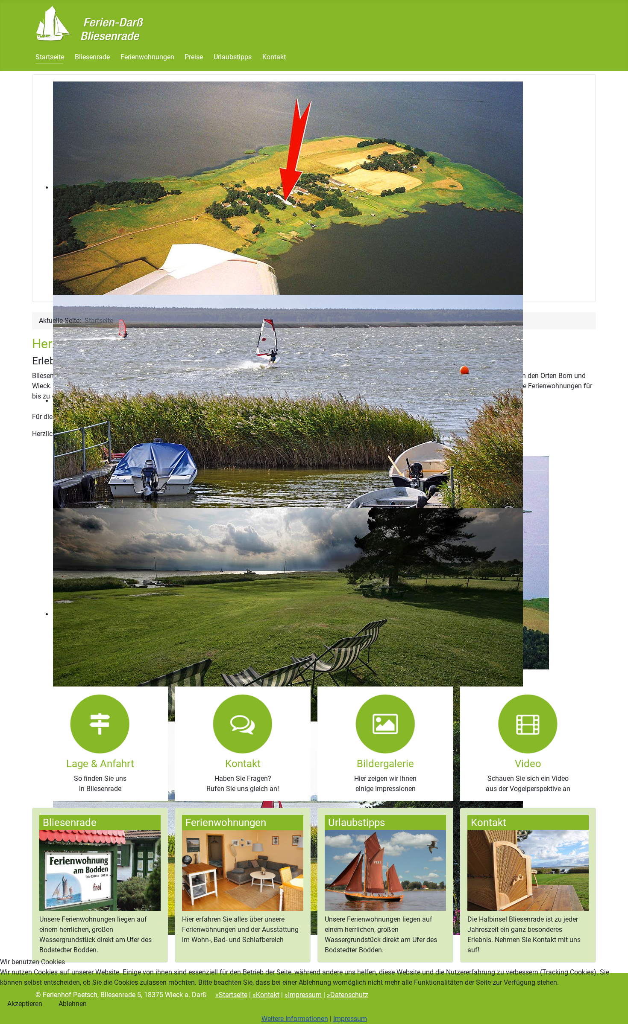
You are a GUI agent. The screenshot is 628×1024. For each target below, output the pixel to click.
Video (528, 764)
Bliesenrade (92, 57)
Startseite (49, 57)
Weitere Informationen (294, 1019)
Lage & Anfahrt (100, 764)
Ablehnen (73, 1004)
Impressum (350, 1019)
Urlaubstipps (233, 57)
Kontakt (274, 57)
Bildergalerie (385, 764)
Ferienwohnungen (147, 57)
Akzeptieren (24, 1004)
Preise (194, 57)
